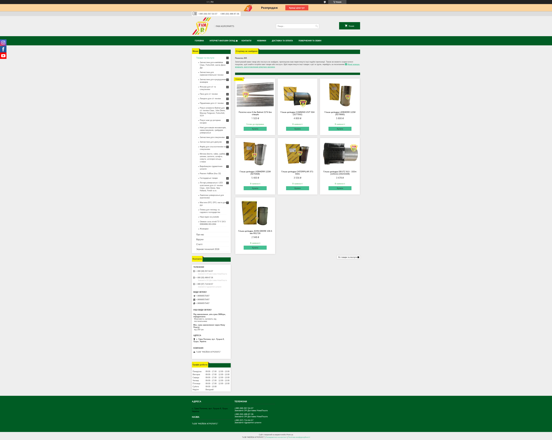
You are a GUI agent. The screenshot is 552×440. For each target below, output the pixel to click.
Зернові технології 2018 (207, 249)
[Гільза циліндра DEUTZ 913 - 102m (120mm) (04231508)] (339, 153)
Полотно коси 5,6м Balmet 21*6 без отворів (255, 113)
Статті (199, 244)
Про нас (200, 234)
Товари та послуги (205, 58)
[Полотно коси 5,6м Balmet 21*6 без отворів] (255, 94)
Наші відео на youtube (209, 217)
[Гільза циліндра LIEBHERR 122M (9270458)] (255, 153)
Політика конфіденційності (299, 437)
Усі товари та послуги (347, 257)
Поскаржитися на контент (276, 437)
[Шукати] (316, 26)
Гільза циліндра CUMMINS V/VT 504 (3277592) (297, 113)
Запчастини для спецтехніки (212, 137)
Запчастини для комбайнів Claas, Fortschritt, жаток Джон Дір (213, 65)
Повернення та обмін (310, 41)
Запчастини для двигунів (211, 142)
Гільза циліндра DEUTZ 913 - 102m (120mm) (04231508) (339, 172)
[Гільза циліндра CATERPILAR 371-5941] (297, 153)
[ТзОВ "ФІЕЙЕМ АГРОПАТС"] (202, 26)
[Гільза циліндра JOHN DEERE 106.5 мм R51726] (255, 213)
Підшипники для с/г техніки (212, 103)
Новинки (261, 41)
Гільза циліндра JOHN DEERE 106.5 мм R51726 (255, 232)
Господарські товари (209, 178)
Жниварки (204, 229)
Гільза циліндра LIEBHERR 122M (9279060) (339, 113)
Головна (199, 41)
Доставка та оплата (282, 41)
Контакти (246, 41)
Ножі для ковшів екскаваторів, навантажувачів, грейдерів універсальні (213, 130)
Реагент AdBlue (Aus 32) (210, 173)
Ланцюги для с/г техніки (210, 98)
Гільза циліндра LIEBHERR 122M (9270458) (255, 172)
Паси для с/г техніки (209, 94)
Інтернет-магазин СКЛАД (222, 41)
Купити (255, 129)
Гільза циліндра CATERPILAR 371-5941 (297, 172)
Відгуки (199, 239)
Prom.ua (289, 435)
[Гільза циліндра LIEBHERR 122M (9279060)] (339, 94)
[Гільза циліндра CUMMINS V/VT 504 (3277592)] (297, 94)
